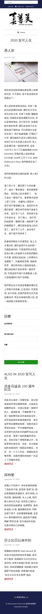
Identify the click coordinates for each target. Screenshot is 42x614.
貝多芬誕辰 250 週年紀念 (19, 388)
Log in (10, 6)
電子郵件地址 (9, 334)
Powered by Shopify (21, 607)
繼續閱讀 (9, 464)
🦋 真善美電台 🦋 (21, 597)
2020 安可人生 (21, 40)
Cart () (20, 6)
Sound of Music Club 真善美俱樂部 (24, 604)
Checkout (30, 6)
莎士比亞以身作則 (17, 540)
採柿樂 (9, 474)
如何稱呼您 (8, 324)
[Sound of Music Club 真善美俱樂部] (21, 20)
